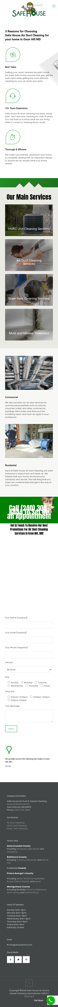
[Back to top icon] (29, 983)
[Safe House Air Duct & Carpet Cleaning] (29, 11)
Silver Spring (13, 892)
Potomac (30, 889)
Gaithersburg (32, 892)
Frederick (12, 868)
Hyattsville (39, 878)
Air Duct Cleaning (15, 822)
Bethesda (41, 889)
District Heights (21, 881)
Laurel (38, 881)
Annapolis (22, 848)
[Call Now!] (50, 1000)
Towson (21, 859)
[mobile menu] (53, 6)
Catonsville (31, 859)
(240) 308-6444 (22, 809)
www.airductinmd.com (18, 804)
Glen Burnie (33, 848)
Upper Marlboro (25, 878)
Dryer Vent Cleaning (17, 828)
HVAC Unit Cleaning (17, 825)
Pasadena (12, 851)
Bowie (10, 881)
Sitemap (28, 996)
